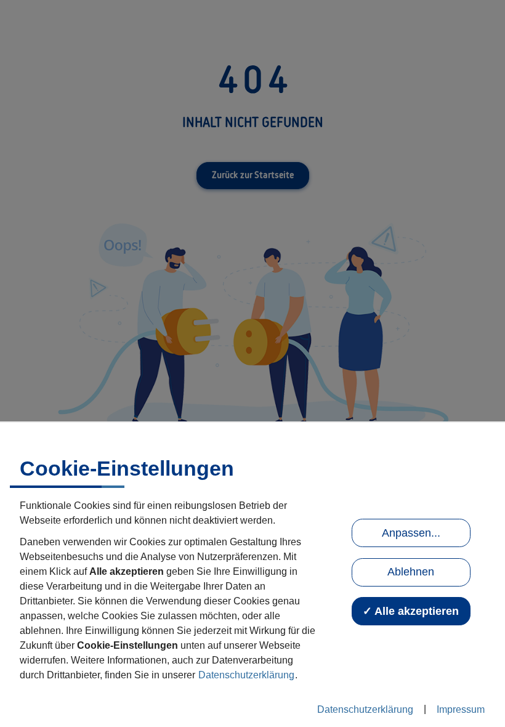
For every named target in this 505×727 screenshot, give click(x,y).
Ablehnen (410, 572)
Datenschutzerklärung (246, 675)
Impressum (461, 709)
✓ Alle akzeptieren (411, 611)
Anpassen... (411, 533)
